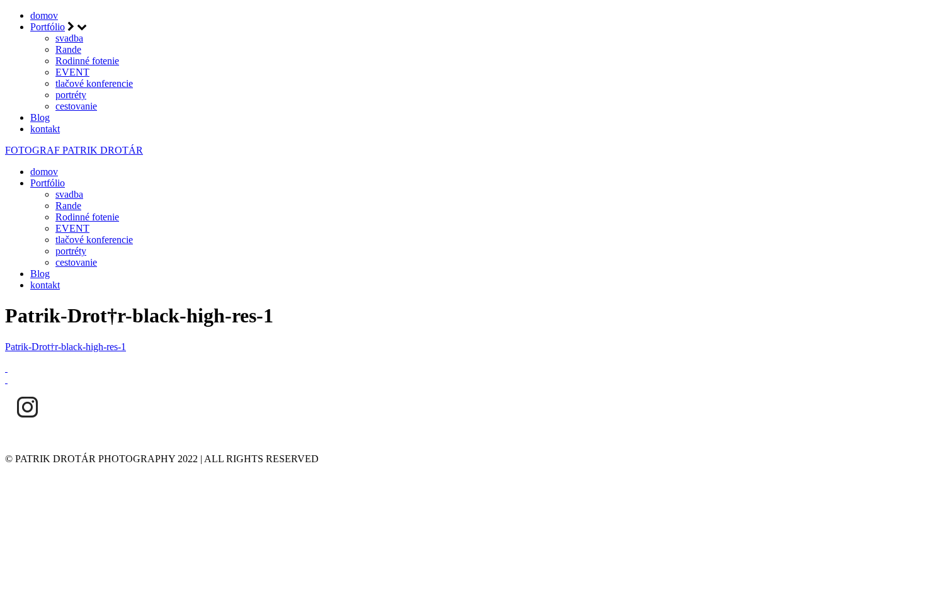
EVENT (72, 72)
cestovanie (76, 106)
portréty (70, 94)
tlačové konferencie (94, 83)
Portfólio (47, 26)
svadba (69, 38)
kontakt (45, 128)
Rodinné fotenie (87, 60)
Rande (68, 49)
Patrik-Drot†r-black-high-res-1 (65, 346)
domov (44, 15)
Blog (40, 117)
